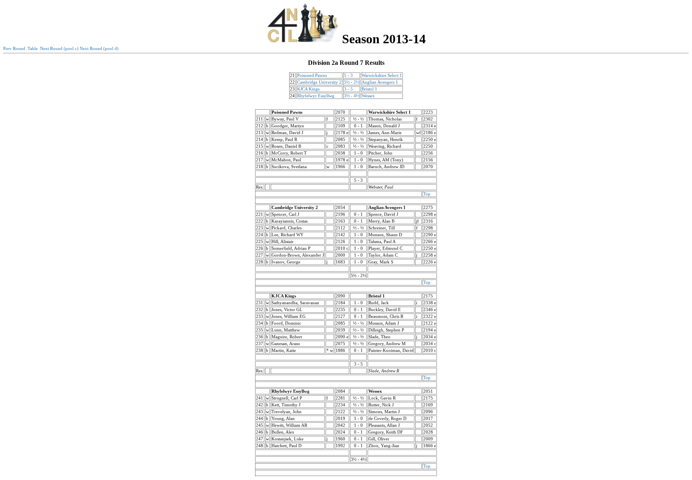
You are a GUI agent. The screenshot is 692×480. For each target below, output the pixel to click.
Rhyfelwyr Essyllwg (315, 96)
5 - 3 (348, 75)
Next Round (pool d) (99, 48)
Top (426, 194)
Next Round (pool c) (59, 48)
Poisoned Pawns (312, 75)
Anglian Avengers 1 (380, 82)
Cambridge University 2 (319, 82)
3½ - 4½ (351, 96)
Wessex (368, 96)
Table (33, 48)
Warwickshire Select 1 (382, 75)
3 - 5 (348, 89)
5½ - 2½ (351, 82)
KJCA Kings (308, 89)
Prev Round (14, 48)
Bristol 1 (369, 89)
